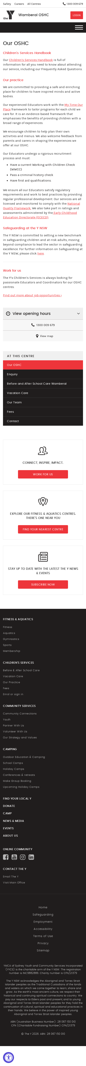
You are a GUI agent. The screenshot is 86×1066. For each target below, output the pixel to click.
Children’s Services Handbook (31, 60)
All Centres (34, 4)
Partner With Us (13, 725)
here (40, 253)
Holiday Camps (13, 769)
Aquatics (9, 633)
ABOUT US (10, 835)
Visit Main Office (14, 882)
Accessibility (43, 929)
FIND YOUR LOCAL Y (17, 798)
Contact (13, 421)
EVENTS (8, 828)
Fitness (7, 627)
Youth (7, 719)
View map (46, 336)
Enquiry (12, 374)
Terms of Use (43, 936)
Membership (11, 651)
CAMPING (10, 749)
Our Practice (11, 682)
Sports (7, 645)
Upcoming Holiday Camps (21, 787)
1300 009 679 (45, 325)
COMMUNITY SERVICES (19, 706)
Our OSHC (14, 365)
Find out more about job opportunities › (32, 295)
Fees (10, 412)
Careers (19, 4)
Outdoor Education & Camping (24, 757)
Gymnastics (11, 639)
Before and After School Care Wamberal (37, 383)
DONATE (9, 806)
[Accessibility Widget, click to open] (8, 1057)
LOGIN (77, 15)
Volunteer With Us (15, 731)
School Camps (13, 763)
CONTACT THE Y (14, 869)
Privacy (43, 943)
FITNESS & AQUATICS (18, 619)
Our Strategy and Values (20, 737)
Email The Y (11, 876)
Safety (7, 4)
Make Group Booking (17, 781)
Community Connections (20, 713)
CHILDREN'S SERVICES (18, 662)
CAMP (7, 813)
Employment (43, 922)
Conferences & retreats (19, 775)
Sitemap (43, 950)
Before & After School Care (21, 670)
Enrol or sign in (13, 694)
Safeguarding (43, 914)
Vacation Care (17, 393)
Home (43, 907)
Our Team (14, 402)
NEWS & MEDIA (13, 821)
